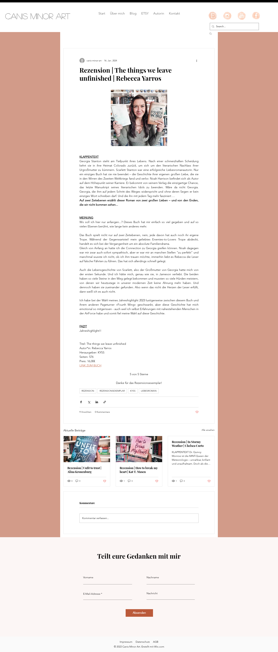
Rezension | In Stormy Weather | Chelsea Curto (188, 444)
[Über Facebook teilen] (81, 402)
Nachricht (152, 593)
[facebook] (256, 15)
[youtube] (241, 15)
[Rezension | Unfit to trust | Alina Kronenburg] (87, 449)
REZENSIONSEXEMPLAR (112, 390)
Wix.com (159, 646)
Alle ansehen (208, 429)
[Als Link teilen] (104, 402)
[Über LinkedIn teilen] (96, 402)
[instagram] (227, 15)
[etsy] (212, 15)
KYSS (132, 390)
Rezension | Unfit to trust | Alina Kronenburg (84, 470)
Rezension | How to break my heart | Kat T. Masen (139, 470)
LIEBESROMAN (149, 390)
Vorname (88, 577)
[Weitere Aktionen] (197, 60)
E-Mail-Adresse (91, 594)
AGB (155, 641)
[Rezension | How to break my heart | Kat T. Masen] (139, 449)
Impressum (126, 641)
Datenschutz (143, 641)
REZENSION (88, 390)
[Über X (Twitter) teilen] (88, 402)
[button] (210, 33)
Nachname (153, 577)
